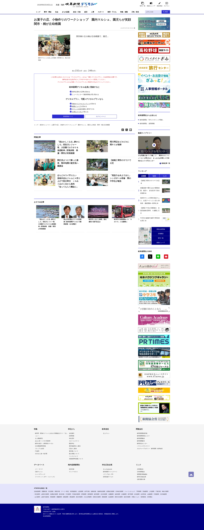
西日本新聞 (79, 497)
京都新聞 (123, 494)
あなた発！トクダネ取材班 (42, 441)
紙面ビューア (151, 6)
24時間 (143, 176)
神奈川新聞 (165, 491)
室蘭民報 (44, 491)
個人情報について (74, 453)
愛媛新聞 (59, 497)
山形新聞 (80, 491)
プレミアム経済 (39, 448)
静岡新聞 (90, 494)
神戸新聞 (130, 494)
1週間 (154, 176)
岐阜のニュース (45, 125)
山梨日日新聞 (45, 494)
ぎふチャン (106, 433)
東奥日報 (57, 491)
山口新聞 (37, 497)
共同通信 (149, 497)
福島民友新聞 (101, 491)
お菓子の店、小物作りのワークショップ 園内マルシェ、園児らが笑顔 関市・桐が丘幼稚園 (81, 125)
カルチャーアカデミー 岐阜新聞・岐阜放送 (150, 448)
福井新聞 (117, 494)
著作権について (73, 451)
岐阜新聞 (96, 494)
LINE (158, 256)
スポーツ (101, 12)
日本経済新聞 (119, 491)
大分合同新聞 (87, 497)
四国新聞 (52, 497)
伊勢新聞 (83, 494)
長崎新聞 (104, 497)
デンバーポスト (73, 471)
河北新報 (50, 491)
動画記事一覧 (166, 163)
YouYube (166, 256)
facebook (142, 256)
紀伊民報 (143, 494)
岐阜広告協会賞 (141, 477)
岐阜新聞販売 (141, 441)
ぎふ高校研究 (39, 438)
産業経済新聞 (110, 491)
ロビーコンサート (74, 441)
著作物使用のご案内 (75, 446)
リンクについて (73, 456)
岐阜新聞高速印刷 (142, 433)
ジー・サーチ (39, 469)
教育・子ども (112, 12)
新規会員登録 (161, 229)
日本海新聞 (163, 494)
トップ (38, 12)
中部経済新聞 (76, 494)
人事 (92, 12)
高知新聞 (72, 497)
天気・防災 (135, 12)
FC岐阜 (37, 451)
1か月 (165, 176)
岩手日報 (87, 491)
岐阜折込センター (142, 443)
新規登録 (159, 6)
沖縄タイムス (135, 497)
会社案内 (71, 433)
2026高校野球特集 (40, 446)
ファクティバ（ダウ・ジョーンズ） (45, 477)
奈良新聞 (136, 494)
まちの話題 (65, 12)
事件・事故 (47, 12)
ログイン (166, 6)
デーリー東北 (65, 491)
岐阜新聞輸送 (141, 438)
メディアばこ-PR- (108, 474)
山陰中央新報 (45, 497)
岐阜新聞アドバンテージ (110, 471)
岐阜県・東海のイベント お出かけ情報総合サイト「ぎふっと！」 (51, 434)
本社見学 (71, 438)
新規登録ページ (68, 116)
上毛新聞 (151, 491)
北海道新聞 (37, 491)
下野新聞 (138, 491)
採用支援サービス (108, 477)
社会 (56, 12)
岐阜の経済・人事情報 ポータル (44, 443)
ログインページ (101, 116)
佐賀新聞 (110, 497)
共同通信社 (140, 469)
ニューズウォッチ (40, 474)
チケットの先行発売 (78, 109)
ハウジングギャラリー (143, 446)
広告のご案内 (73, 448)
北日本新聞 (104, 494)
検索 (166, 12)
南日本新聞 (127, 497)
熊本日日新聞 (119, 497)
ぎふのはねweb (107, 469)
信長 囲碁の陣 (141, 479)
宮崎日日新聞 (97, 497)
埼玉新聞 (37, 494)
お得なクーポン (77, 112)
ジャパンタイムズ (130, 491)
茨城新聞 (145, 491)
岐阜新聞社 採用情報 (147, 123)
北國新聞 (110, 494)
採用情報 (71, 436)
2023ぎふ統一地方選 (41, 453)
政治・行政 (77, 12)
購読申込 (71, 443)
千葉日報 (158, 491)
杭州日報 (71, 469)
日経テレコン (39, 471)
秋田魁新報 (73, 491)
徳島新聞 (65, 497)
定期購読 (161, 233)
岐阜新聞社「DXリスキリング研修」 (152, 120)
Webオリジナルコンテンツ (81, 104)
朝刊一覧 (142, 6)
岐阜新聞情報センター (143, 436)
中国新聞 (156, 494)
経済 (85, 12)
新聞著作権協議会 (142, 474)
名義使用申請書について (76, 458)
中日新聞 (68, 494)
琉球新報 (143, 497)
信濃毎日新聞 (54, 494)
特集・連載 (124, 12)
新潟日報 (61, 494)
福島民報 (93, 491)
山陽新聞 (149, 494)
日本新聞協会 (141, 471)
